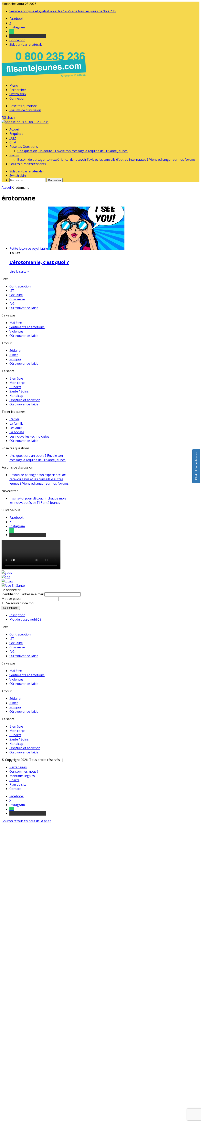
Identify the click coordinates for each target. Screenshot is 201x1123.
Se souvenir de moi (20, 603)
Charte (14, 780)
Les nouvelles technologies (29, 436)
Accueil (14, 129)
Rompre (15, 359)
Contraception (20, 286)
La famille (16, 423)
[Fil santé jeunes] (25, 122)
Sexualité (16, 295)
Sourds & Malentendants (27, 164)
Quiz (12, 138)
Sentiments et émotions (27, 327)
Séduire (15, 350)
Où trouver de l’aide (23, 308)
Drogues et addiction (24, 400)
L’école (14, 419)
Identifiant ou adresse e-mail (23, 594)
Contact (15, 789)
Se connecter (10, 607)
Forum (14, 155)
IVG (12, 303)
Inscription (17, 615)
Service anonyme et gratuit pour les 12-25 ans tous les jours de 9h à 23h (62, 11)
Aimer (13, 355)
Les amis (15, 428)
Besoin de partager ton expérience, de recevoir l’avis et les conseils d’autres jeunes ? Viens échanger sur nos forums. (39, 479)
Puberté (15, 387)
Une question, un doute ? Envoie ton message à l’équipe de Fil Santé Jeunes (72, 151)
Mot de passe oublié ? (25, 619)
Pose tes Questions (23, 146)
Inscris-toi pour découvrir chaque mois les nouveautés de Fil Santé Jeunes (37, 500)
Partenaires (18, 767)
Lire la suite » (19, 271)
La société (16, 432)
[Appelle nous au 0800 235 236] (44, 78)
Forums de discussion (25, 110)
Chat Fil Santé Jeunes (196, 466)
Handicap (16, 395)
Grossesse (17, 299)
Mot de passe (11, 598)
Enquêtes (16, 133)
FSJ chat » (8, 117)
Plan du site (17, 784)
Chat (12, 142)
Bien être (16, 378)
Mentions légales (22, 776)
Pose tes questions (23, 106)
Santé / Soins (19, 391)
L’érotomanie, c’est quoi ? (39, 262)
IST (11, 290)
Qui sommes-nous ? (23, 771)
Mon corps (17, 383)
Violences (16, 331)
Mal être (15, 323)
